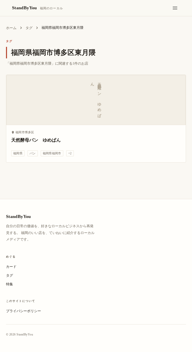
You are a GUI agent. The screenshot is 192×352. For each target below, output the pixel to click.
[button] (17, 153)
